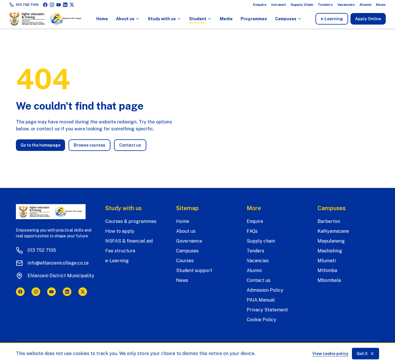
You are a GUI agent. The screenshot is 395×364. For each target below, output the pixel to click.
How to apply (119, 231)
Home (102, 18)
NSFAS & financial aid (129, 241)
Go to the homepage (40, 145)
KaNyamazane (333, 231)
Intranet (278, 5)
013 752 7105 (27, 5)
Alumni (365, 5)
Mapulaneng (331, 241)
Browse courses (89, 145)
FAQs (252, 231)
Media (226, 18)
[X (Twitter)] (72, 5)
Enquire (260, 5)
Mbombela (329, 280)
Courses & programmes (130, 221)
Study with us (162, 18)
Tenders (325, 5)
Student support (194, 270)
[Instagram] (52, 5)
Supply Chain (302, 5)
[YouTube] (58, 5)
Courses (185, 260)
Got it (362, 353)
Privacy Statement (267, 310)
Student (197, 18)
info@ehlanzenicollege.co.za (57, 263)
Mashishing (330, 251)
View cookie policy (330, 353)
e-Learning (334, 20)
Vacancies (346, 5)
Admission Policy (265, 290)
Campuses (285, 18)
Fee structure (120, 251)
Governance (189, 241)
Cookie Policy (261, 319)
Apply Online (368, 18)
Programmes (254, 18)
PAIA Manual (261, 300)
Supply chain (261, 241)
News (381, 5)
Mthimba (327, 270)
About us (125, 18)
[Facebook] (45, 5)
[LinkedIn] (65, 5)
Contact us (130, 145)
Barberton (329, 221)
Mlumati (327, 260)
